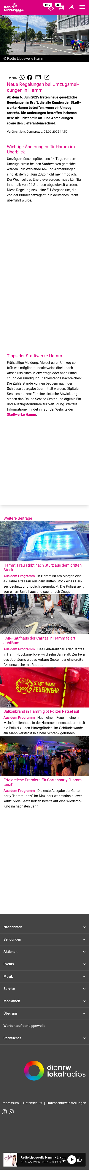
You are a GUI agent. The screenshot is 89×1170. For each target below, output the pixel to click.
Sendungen (12, 939)
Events (8, 964)
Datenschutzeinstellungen (66, 1103)
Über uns (10, 1013)
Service (9, 989)
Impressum (10, 1103)
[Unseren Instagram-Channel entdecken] (11, 1111)
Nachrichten (12, 927)
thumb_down (64, 1159)
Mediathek (11, 1001)
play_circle (72, 1159)
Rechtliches (12, 1038)
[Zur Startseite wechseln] (13, 8)
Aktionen (10, 952)
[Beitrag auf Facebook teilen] (29, 77)
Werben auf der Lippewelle (24, 1026)
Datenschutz (32, 1103)
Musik (8, 976)
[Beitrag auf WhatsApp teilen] (22, 77)
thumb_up (79, 1159)
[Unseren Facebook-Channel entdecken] (4, 1111)
